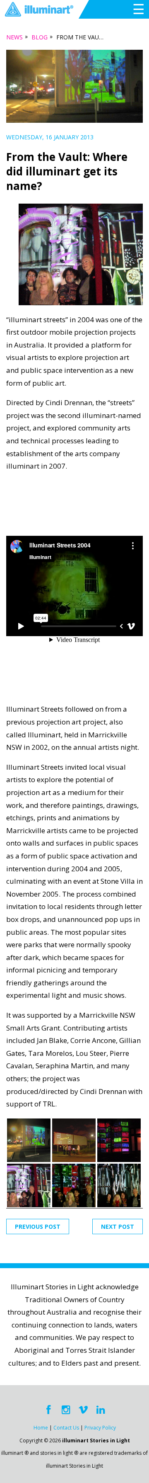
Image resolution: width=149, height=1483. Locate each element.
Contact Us (66, 1427)
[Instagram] (65, 1410)
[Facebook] (48, 1410)
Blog (39, 37)
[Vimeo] (83, 1410)
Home (41, 1427)
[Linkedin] (100, 1410)
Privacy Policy (100, 1427)
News (14, 37)
